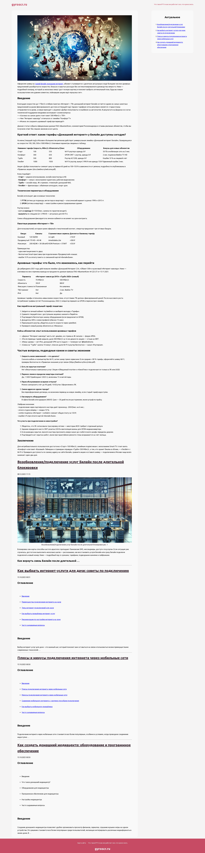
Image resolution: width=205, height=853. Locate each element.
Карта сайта (82, 843)
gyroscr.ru (19, 4)
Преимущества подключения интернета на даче (41, 602)
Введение (25, 596)
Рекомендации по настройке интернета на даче (41, 619)
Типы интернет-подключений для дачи (38, 608)
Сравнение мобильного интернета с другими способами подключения (50, 701)
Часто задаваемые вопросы (33, 625)
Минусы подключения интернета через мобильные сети (44, 695)
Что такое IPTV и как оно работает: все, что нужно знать (173, 4)
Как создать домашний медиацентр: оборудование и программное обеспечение (170, 44)
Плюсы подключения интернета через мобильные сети (44, 689)
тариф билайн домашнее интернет (49, 84)
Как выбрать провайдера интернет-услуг (38, 614)
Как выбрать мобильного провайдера (37, 707)
